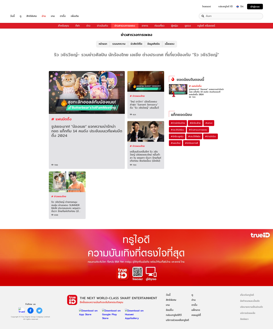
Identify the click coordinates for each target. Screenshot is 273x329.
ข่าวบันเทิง (102, 26)
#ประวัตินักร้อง (177, 130)
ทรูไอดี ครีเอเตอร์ (206, 26)
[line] (21, 310)
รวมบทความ (118, 44)
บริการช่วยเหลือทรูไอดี (177, 320)
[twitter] (39, 310)
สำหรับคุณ (63, 26)
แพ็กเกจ (195, 310)
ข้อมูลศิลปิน (153, 44)
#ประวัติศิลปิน (194, 136)
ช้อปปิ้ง (169, 310)
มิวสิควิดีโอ (136, 44)
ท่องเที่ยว (159, 26)
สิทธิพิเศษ (31, 16)
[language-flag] (237, 6)
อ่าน (44, 16)
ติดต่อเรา (244, 319)
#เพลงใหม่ (175, 143)
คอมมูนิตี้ (196, 315)
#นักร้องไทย (195, 123)
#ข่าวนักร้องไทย (178, 123)
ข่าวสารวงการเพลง (125, 26)
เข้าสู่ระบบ (255, 6)
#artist (208, 123)
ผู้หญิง (174, 26)
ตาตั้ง (63, 16)
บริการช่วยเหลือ (247, 313)
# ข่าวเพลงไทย (137, 96)
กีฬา (77, 26)
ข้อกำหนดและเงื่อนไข (250, 301)
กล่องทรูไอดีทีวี (174, 315)
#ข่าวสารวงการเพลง (198, 130)
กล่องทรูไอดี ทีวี (225, 6)
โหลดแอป (206, 6)
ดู (20, 16)
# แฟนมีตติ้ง (61, 119)
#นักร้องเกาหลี (191, 143)
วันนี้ (12, 16)
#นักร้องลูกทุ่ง (177, 136)
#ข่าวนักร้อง (210, 136)
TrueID (19, 6)
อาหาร (145, 26)
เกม (53, 16)
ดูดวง (188, 26)
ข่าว (88, 26)
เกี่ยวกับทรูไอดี (247, 295)
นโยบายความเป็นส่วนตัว (251, 307)
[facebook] (30, 310)
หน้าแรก (103, 44)
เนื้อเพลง (169, 44)
